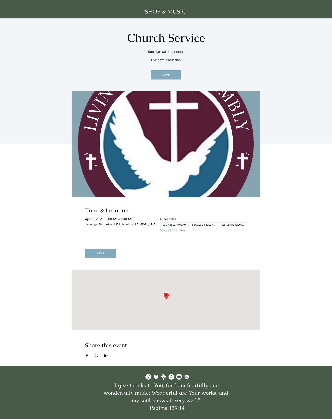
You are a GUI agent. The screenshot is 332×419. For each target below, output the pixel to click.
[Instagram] (148, 377)
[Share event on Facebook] (87, 355)
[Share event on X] (96, 355)
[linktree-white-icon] (164, 377)
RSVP (166, 74)
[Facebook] (156, 377)
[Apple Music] (171, 377)
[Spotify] (187, 377)
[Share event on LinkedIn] (106, 355)
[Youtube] (179, 377)
